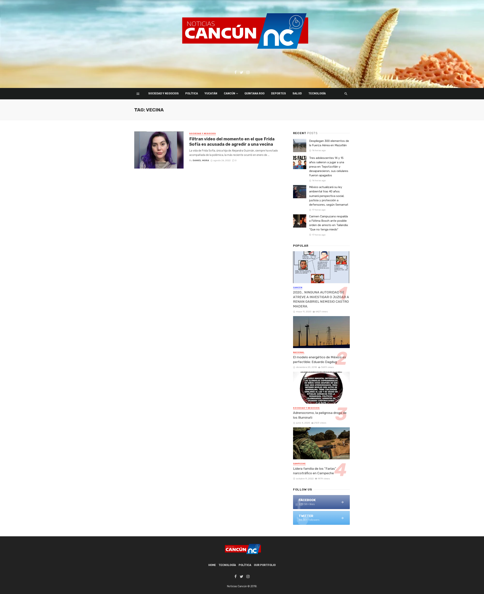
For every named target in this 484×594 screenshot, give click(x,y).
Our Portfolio (265, 565)
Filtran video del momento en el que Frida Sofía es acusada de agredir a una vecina (232, 142)
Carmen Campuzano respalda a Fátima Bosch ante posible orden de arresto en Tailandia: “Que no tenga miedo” (328, 223)
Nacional (298, 352)
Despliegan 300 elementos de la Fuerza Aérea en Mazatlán (329, 143)
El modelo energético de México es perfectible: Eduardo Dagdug (319, 359)
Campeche (299, 464)
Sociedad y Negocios (163, 93)
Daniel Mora (201, 160)
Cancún (229, 93)
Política (191, 93)
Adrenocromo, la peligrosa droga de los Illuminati (320, 415)
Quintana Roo (254, 93)
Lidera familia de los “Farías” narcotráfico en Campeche (314, 471)
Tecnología (317, 93)
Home (212, 565)
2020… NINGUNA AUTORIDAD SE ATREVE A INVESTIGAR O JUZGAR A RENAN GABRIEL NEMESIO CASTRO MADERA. (321, 299)
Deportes (278, 93)
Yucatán (211, 93)
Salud (297, 93)
